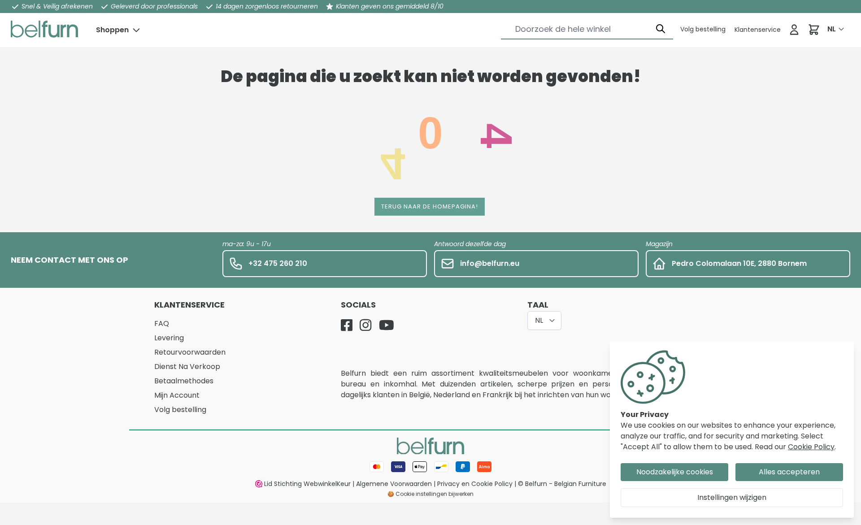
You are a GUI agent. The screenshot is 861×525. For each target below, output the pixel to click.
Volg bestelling (180, 409)
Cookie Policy (811, 447)
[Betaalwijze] (430, 466)
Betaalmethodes (183, 381)
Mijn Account (177, 395)
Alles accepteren (789, 472)
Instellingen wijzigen (731, 497)
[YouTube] (386, 325)
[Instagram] (365, 325)
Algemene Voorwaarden (394, 483)
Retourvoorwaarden (190, 352)
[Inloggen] (794, 29)
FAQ (161, 323)
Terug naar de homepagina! (429, 206)
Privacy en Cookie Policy (475, 483)
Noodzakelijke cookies (674, 472)
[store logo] (44, 29)
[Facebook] (346, 325)
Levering (169, 338)
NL (831, 29)
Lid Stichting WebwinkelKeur (307, 483)
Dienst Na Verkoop (187, 366)
